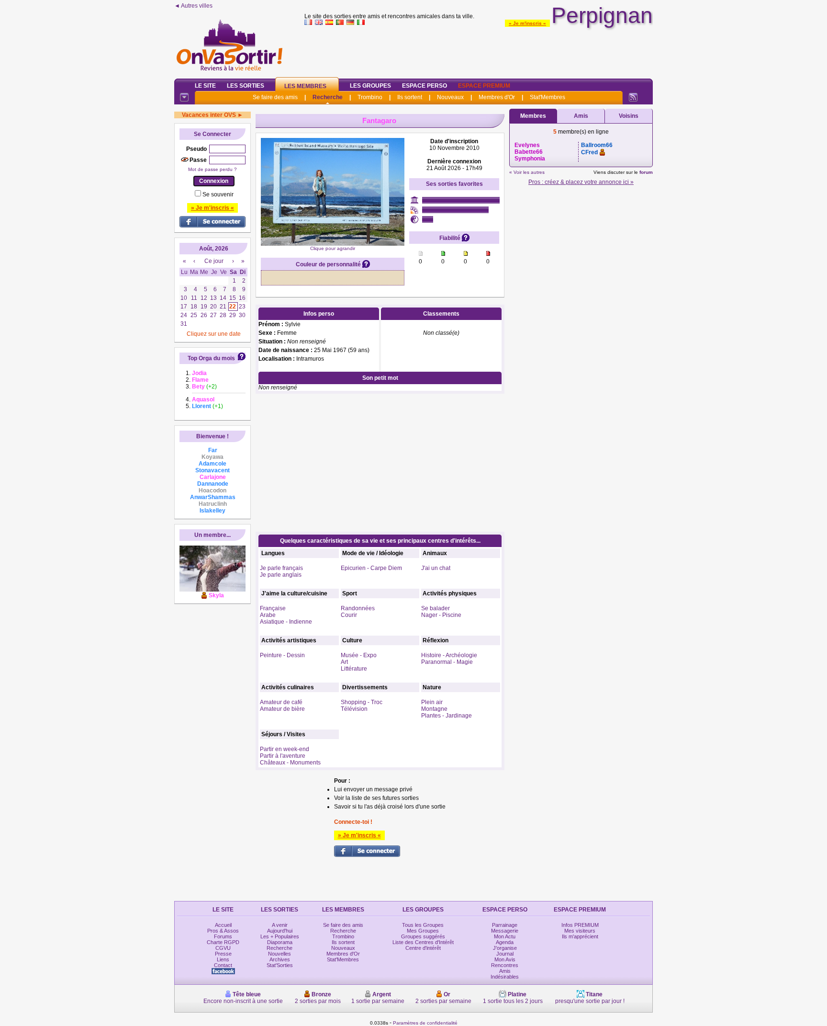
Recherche (328, 97)
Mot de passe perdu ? (212, 169)
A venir (280, 925)
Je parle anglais (281, 574)
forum (646, 172)
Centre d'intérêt (423, 948)
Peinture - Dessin (282, 655)
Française (273, 608)
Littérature (354, 668)
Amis (581, 116)
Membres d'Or (497, 97)
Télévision (354, 709)
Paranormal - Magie (447, 662)
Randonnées (358, 608)
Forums (223, 936)
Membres (533, 116)
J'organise (505, 948)
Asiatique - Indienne (286, 621)
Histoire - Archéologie (449, 655)
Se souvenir (218, 194)
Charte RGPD (223, 942)
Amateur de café (281, 702)
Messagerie (504, 931)
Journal (505, 954)
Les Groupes (370, 85)
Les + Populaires (279, 936)
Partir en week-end (284, 749)
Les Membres (305, 86)
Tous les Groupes (423, 925)
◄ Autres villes (193, 5)
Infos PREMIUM (580, 925)
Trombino (370, 97)
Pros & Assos (223, 931)
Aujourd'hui (279, 931)
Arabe (268, 615)
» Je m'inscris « (527, 23)
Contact (223, 965)
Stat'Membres (547, 97)
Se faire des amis (275, 97)
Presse (223, 954)
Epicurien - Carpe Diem (371, 568)
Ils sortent (409, 97)
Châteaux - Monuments (290, 762)
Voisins (628, 116)
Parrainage (504, 925)
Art (344, 662)
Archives (279, 959)
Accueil (223, 925)
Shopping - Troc (361, 702)
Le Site (205, 85)
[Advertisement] (478, 49)
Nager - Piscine (441, 615)
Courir (349, 615)
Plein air (432, 702)
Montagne (434, 709)
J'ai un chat (435, 568)
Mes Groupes (423, 931)
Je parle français (281, 568)
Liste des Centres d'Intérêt (423, 942)
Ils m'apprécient (580, 936)
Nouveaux (450, 97)
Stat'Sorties (280, 965)
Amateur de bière (282, 709)
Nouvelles (279, 954)
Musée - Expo (359, 655)
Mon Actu (504, 936)
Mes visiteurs (579, 931)
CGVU (223, 948)
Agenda (505, 942)
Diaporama (279, 942)
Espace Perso (424, 85)
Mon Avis (504, 959)
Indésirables (505, 977)
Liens (223, 959)
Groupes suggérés (423, 936)
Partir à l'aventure (282, 755)
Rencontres (504, 965)
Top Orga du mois (211, 358)
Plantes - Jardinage (446, 715)
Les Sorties (245, 85)
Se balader (435, 608)
